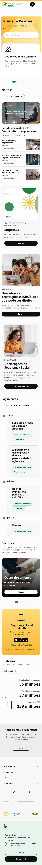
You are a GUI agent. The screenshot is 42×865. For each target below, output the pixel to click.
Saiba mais (21, 853)
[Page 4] (28, 82)
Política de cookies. (13, 845)
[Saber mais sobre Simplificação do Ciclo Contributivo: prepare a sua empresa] (21, 119)
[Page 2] (18, 82)
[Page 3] (23, 82)
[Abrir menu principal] (38, 4)
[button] (21, 766)
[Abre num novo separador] (21, 640)
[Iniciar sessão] (32, 4)
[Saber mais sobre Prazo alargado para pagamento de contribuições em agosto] (21, 144)
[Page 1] (14, 82)
